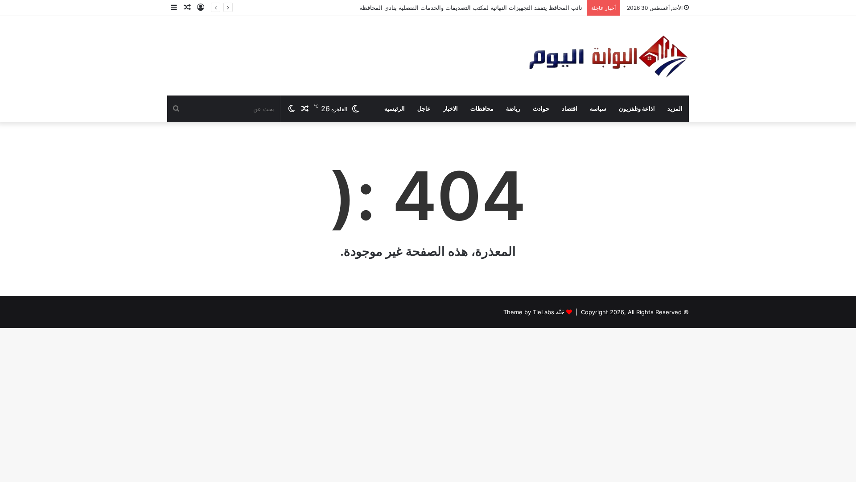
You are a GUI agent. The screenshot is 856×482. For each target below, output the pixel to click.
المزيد (675, 108)
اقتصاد (569, 108)
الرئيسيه (394, 108)
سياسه (598, 108)
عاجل (424, 108)
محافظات (482, 108)
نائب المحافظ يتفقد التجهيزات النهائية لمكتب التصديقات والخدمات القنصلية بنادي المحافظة (470, 7)
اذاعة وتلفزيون (637, 108)
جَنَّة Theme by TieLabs (533, 312)
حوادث (541, 108)
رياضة (513, 108)
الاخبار (450, 108)
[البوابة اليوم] (607, 56)
